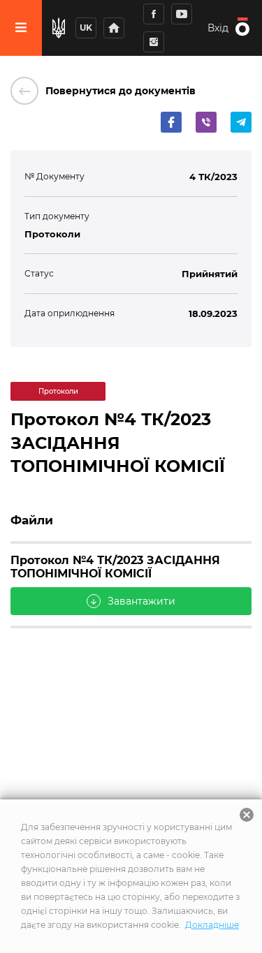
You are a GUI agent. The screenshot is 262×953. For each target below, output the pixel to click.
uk (86, 27)
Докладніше (212, 924)
